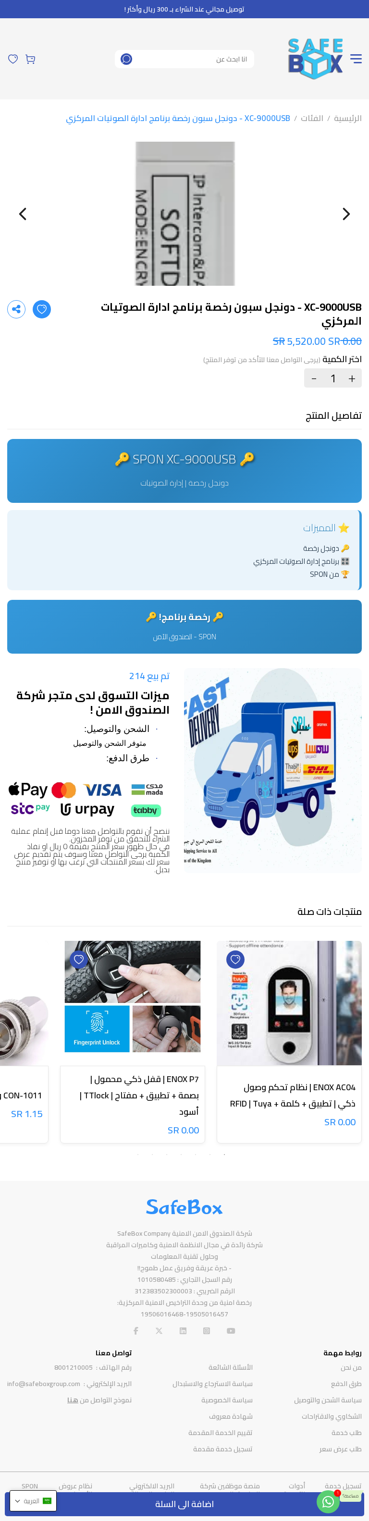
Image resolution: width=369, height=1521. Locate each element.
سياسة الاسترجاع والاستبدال (212, 1383)
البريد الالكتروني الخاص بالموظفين (148, 1490)
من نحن (351, 1367)
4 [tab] (181, 1154)
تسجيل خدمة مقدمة (223, 1449)
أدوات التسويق (293, 1490)
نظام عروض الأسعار (75, 1490)
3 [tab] (195, 1154)
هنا (72, 1400)
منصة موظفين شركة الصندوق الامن (230, 1490)
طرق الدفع (346, 1383)
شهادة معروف (231, 1416)
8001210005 (73, 1367)
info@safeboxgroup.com (43, 1383)
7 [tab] (138, 1154)
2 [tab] (210, 1154)
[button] (33, 1501)
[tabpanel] (289, 1044)
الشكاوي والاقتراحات (332, 1416)
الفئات (312, 118)
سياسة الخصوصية (227, 1400)
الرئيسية (348, 118)
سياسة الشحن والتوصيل (328, 1400)
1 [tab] (224, 1154)
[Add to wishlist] (42, 309)
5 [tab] (167, 1154)
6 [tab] (152, 1154)
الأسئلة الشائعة (231, 1367)
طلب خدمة (347, 1432)
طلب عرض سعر (341, 1449)
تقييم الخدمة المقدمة (220, 1432)
